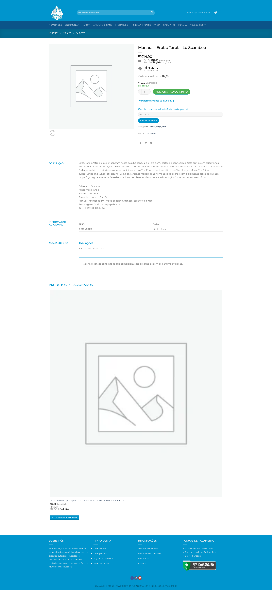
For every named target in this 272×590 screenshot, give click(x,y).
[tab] (156, 101)
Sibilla (137, 25)
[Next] (59, 131)
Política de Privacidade (149, 553)
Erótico (152, 127)
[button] (221, 13)
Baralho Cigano (102, 25)
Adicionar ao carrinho (172, 91)
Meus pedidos (100, 553)
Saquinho (169, 25)
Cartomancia (152, 25)
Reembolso (143, 558)
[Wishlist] (215, 12)
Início (54, 33)
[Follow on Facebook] (132, 578)
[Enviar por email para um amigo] (146, 143)
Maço (80, 33)
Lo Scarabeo (150, 133)
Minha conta (100, 548)
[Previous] (50, 529)
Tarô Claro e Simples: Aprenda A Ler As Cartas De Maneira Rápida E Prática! (87, 500)
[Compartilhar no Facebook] (140, 143)
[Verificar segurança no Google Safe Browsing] (199, 565)
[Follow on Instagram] (136, 578)
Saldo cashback (101, 563)
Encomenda (72, 25)
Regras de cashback (103, 558)
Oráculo (123, 25)
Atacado (142, 563)
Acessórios (197, 25)
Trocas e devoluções (148, 548)
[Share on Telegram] (151, 143)
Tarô (85, 25)
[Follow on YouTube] (140, 578)
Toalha (182, 25)
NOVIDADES (55, 25)
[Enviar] (152, 12)
